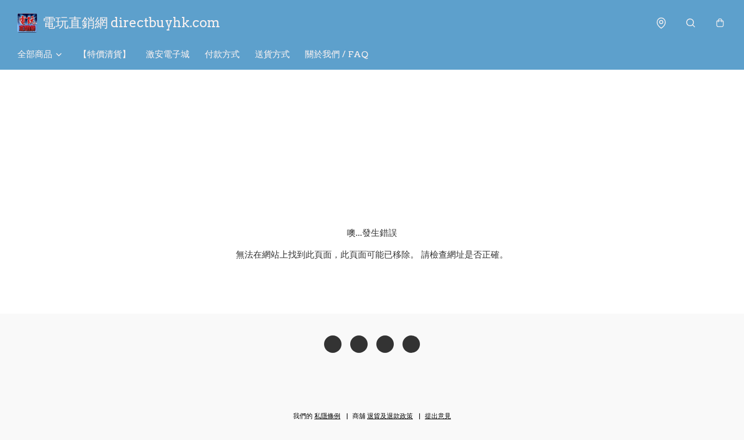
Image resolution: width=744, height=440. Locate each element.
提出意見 (438, 416)
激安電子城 (168, 54)
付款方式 (222, 54)
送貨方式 (272, 54)
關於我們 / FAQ (336, 54)
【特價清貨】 (104, 54)
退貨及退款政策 (390, 416)
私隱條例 (327, 416)
